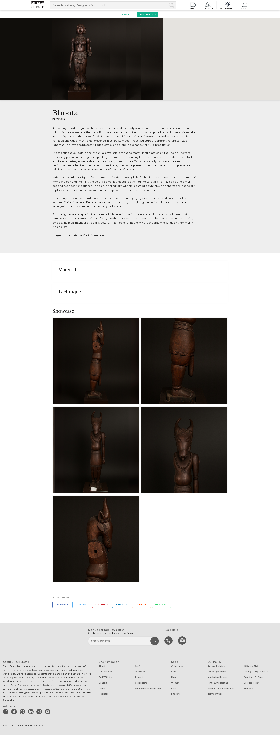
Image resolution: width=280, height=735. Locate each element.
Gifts (173, 672)
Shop (193, 8)
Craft (126, 14)
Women (175, 683)
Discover (208, 8)
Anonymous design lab (148, 688)
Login (245, 8)
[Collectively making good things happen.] (40, 5)
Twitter (81, 605)
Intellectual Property (219, 677)
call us (169, 640)
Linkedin (121, 605)
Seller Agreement (217, 672)
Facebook (62, 605)
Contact (103, 683)
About (102, 666)
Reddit (141, 605)
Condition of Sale (253, 677)
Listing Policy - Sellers (256, 672)
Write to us (182, 640)
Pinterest (102, 605)
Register (103, 694)
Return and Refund (218, 683)
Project (139, 677)
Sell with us (105, 677)
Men (173, 677)
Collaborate (227, 8)
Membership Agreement (221, 688)
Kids (173, 688)
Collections (177, 666)
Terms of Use (215, 694)
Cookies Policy (251, 683)
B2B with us (105, 672)
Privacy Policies (216, 666)
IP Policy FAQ (251, 666)
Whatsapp (161, 605)
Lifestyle (176, 694)
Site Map (248, 688)
